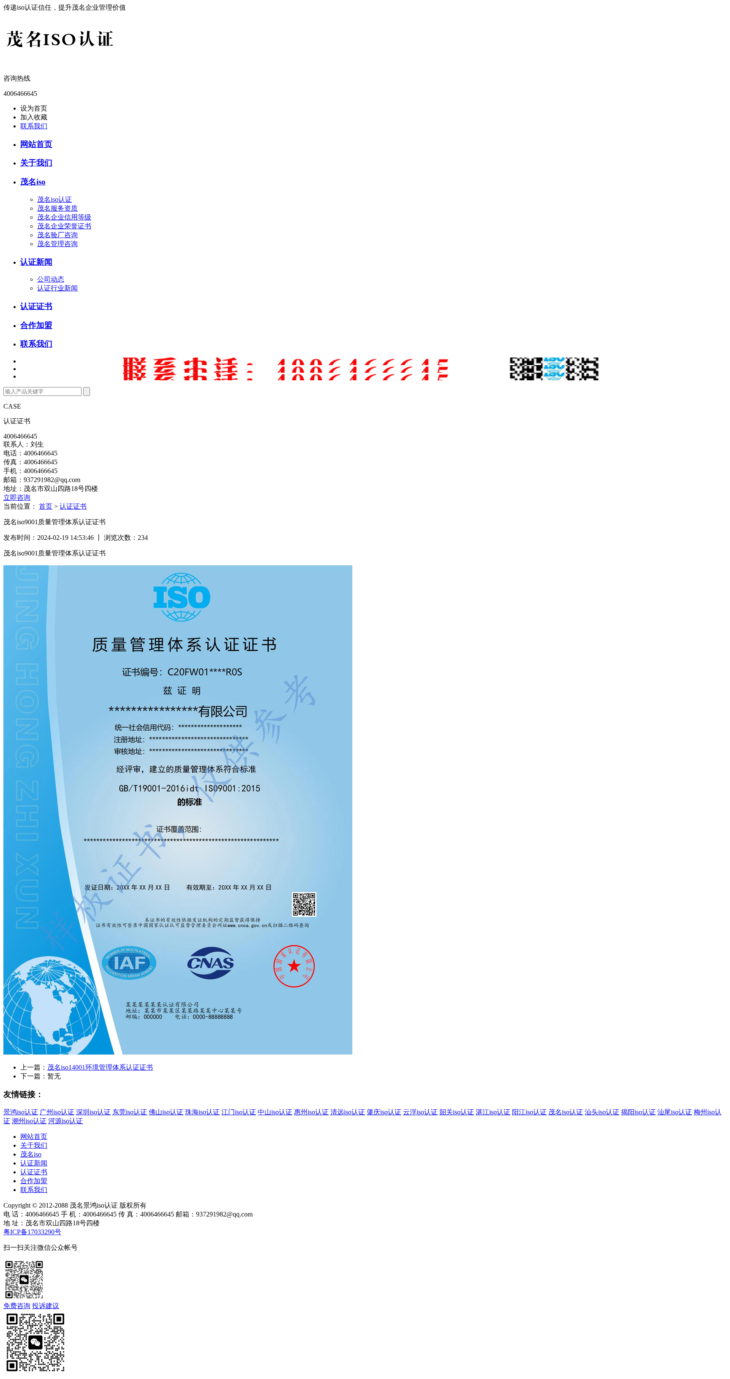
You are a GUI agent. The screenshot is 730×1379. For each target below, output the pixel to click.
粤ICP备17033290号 (32, 1231)
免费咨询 (16, 1305)
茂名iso (33, 181)
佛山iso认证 (166, 1112)
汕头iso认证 (602, 1112)
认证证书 (36, 306)
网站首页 (36, 144)
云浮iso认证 (420, 1112)
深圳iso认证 (93, 1112)
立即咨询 (16, 497)
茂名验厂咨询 (57, 234)
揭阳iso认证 (638, 1112)
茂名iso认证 (54, 199)
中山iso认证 (275, 1112)
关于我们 (36, 162)
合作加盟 (36, 325)
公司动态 (50, 279)
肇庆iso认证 (384, 1112)
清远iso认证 (347, 1112)
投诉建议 (45, 1305)
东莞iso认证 (129, 1112)
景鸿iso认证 (20, 1112)
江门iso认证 (238, 1112)
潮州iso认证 (29, 1120)
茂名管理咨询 (57, 243)
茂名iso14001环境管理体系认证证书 (100, 1067)
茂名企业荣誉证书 (64, 226)
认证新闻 (36, 261)
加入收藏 (33, 117)
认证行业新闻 (57, 288)
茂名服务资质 (57, 208)
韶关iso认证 (456, 1112)
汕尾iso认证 (674, 1112)
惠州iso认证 (311, 1112)
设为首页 (33, 108)
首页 (45, 506)
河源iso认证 (65, 1120)
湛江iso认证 (493, 1112)
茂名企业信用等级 (64, 217)
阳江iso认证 (529, 1112)
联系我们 (33, 126)
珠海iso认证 (202, 1112)
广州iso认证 (57, 1112)
